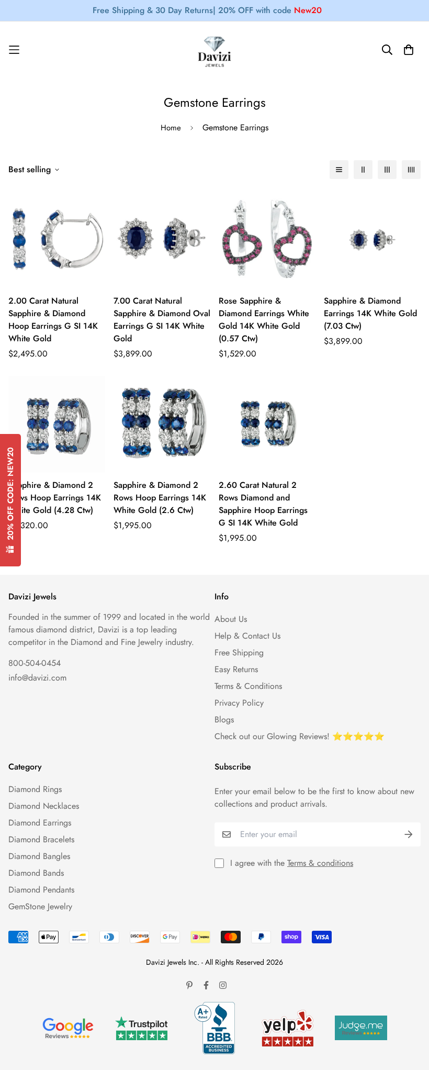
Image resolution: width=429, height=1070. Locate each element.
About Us (230, 619)
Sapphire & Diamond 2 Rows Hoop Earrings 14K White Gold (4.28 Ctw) (54, 497)
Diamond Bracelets (41, 839)
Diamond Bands (36, 873)
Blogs (224, 720)
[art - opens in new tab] (68, 1028)
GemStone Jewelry (40, 906)
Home (171, 127)
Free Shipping (239, 653)
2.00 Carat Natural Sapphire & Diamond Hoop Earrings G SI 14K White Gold (53, 319)
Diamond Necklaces (43, 806)
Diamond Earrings (39, 823)
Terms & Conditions (248, 686)
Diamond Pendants (41, 890)
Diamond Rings (35, 789)
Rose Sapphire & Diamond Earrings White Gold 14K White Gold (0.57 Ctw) (264, 319)
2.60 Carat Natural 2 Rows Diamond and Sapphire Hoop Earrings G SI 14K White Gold (263, 504)
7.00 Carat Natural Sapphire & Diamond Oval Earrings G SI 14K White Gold (162, 319)
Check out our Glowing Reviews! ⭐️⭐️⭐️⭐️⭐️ (299, 736)
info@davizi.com (37, 678)
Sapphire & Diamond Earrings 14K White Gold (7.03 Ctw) (370, 313)
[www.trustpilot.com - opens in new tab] (141, 1028)
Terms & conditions (320, 863)
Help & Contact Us (247, 636)
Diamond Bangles (39, 856)
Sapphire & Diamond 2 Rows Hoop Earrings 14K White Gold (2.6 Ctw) (160, 497)
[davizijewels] (214, 50)
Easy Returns (236, 669)
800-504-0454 (34, 663)
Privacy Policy (239, 703)
